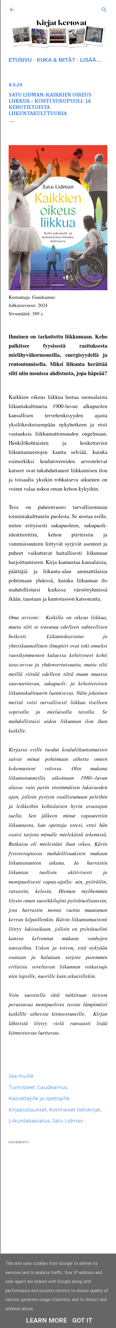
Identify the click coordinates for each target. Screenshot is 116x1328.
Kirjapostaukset (28, 1110)
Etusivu (20, 60)
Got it (82, 1320)
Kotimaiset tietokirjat (74, 1110)
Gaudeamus (52, 1087)
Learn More (46, 1320)
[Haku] (104, 8)
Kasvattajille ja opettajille (39, 1098)
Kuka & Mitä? (56, 60)
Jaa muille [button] (21, 1076)
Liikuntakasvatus (29, 1121)
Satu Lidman (67, 1121)
